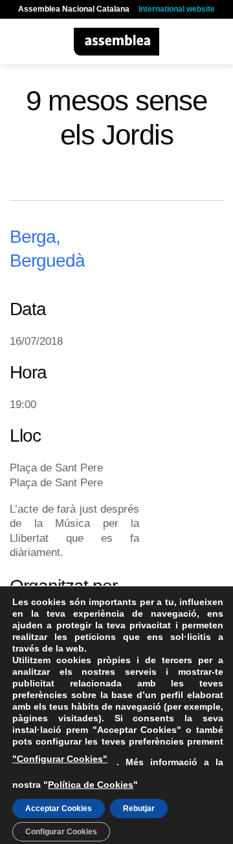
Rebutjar (139, 808)
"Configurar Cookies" (59, 759)
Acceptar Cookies (58, 808)
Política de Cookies (90, 784)
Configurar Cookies (61, 831)
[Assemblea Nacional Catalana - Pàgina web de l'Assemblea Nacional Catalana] (117, 42)
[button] (17, 41)
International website (177, 9)
